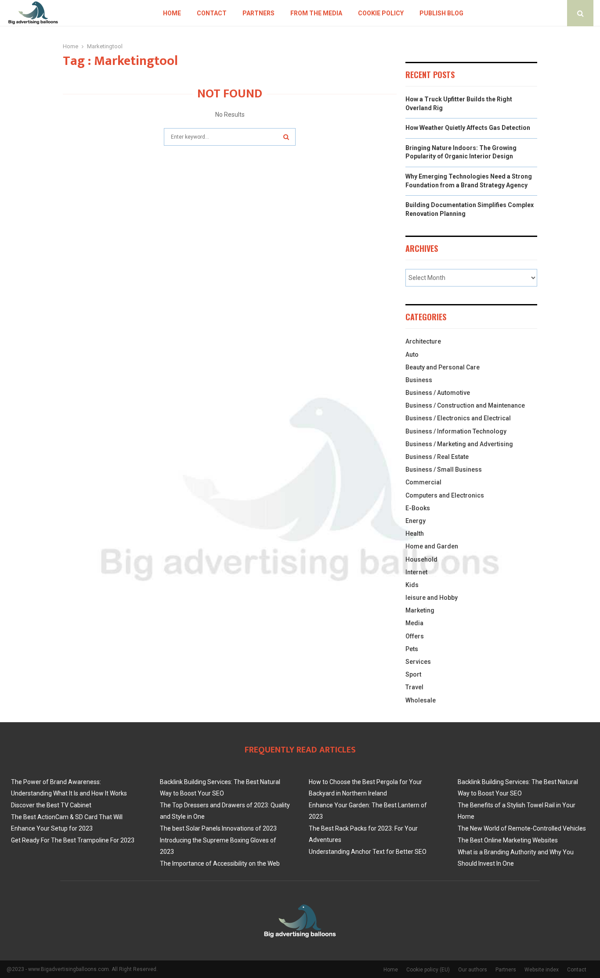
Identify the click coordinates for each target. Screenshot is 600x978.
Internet (416, 572)
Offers (414, 636)
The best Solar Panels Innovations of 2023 (218, 828)
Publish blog (441, 13)
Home (172, 13)
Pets (411, 648)
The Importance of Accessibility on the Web (220, 863)
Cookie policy (381, 13)
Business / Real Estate (437, 456)
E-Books (417, 508)
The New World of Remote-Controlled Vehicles (522, 828)
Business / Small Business (443, 469)
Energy (415, 520)
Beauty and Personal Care (442, 367)
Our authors (472, 970)
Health (414, 533)
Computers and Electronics (444, 495)
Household (421, 559)
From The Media (316, 13)
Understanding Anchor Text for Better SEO (368, 851)
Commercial (423, 482)
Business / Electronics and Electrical (458, 418)
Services (418, 661)
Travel (414, 687)
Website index (541, 970)
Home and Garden (431, 546)
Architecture (423, 341)
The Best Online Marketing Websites (508, 840)
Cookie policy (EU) (428, 970)
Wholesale (420, 700)
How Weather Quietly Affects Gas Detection (467, 127)
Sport (413, 674)
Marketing (419, 610)
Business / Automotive (437, 392)
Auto (412, 354)
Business (418, 379)
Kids (412, 584)
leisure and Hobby (431, 597)
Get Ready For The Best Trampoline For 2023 (72, 840)
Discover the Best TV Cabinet (51, 805)
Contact (212, 13)
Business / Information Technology (455, 431)
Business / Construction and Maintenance (465, 405)
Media (414, 623)
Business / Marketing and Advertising (459, 444)
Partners (258, 13)
